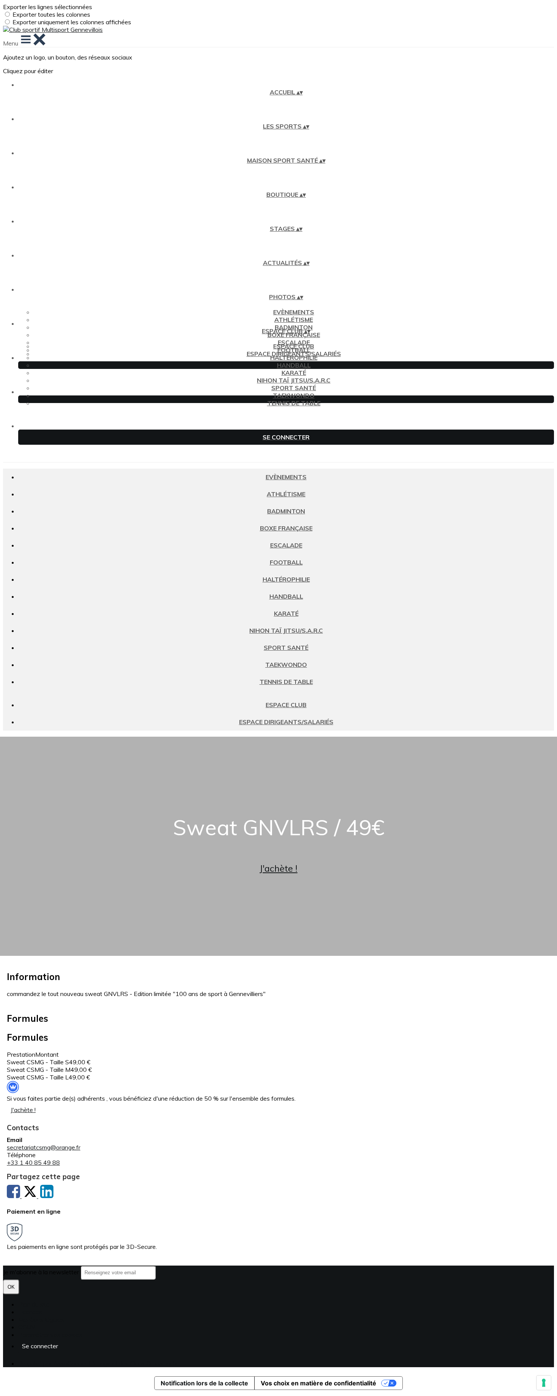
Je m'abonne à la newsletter (41, 1272)
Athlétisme (293, 319)
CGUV (26, 1327)
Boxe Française (294, 335)
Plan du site (34, 1304)
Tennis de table (294, 403)
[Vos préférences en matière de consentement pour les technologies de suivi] (544, 1383)
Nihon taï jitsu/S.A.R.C (293, 380)
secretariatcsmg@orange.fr (43, 1147)
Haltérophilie (294, 357)
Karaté (294, 372)
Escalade (286, 545)
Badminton (286, 511)
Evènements (293, 312)
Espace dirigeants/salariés (294, 354)
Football (286, 562)
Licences (30, 1312)
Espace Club (293, 346)
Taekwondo (293, 395)
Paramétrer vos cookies (50, 1334)
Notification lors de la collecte (204, 1383)
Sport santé (293, 388)
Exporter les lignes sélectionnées (47, 7)
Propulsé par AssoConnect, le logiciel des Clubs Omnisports (98, 1363)
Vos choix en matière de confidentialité (318, 1383)
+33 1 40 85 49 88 (33, 1162)
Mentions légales (41, 1319)
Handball (294, 365)
